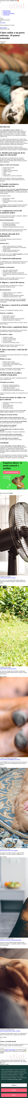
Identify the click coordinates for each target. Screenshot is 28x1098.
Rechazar (14, 1090)
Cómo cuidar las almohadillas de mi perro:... (10, 759)
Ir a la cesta (2, 22)
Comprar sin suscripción (8, 13)
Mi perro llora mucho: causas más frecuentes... (11, 940)
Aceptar (14, 1095)
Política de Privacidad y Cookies (15, 1079)
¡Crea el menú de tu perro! (11, 472)
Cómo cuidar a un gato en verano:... (8, 668)
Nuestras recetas (7, 12)
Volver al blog (3, 27)
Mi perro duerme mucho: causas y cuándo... (10, 1030)
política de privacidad (10, 1049)
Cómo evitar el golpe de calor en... (8, 577)
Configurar (14, 1085)
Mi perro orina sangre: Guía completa (9, 850)
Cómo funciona (6, 10)
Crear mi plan (6, 14)
